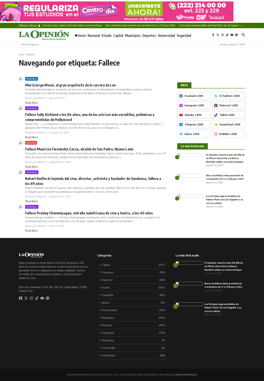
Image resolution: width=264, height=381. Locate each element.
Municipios (133, 35)
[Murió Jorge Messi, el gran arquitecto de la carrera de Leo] (20, 79)
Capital (118, 35)
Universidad (166, 35)
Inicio (21, 54)
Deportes (149, 35)
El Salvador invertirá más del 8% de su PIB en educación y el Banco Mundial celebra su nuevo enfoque (225, 158)
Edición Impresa (30, 44)
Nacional (94, 35)
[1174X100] (132, 11)
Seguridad (184, 35)
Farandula (31, 108)
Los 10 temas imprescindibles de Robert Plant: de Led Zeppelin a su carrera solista (224, 200)
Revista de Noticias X (186, 374)
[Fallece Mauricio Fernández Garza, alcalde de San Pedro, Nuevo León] (20, 142)
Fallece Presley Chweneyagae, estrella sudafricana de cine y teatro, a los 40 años (89, 213)
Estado (107, 35)
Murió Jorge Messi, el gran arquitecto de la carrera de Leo (70, 85)
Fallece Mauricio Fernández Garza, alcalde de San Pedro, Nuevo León (79, 149)
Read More (31, 102)
